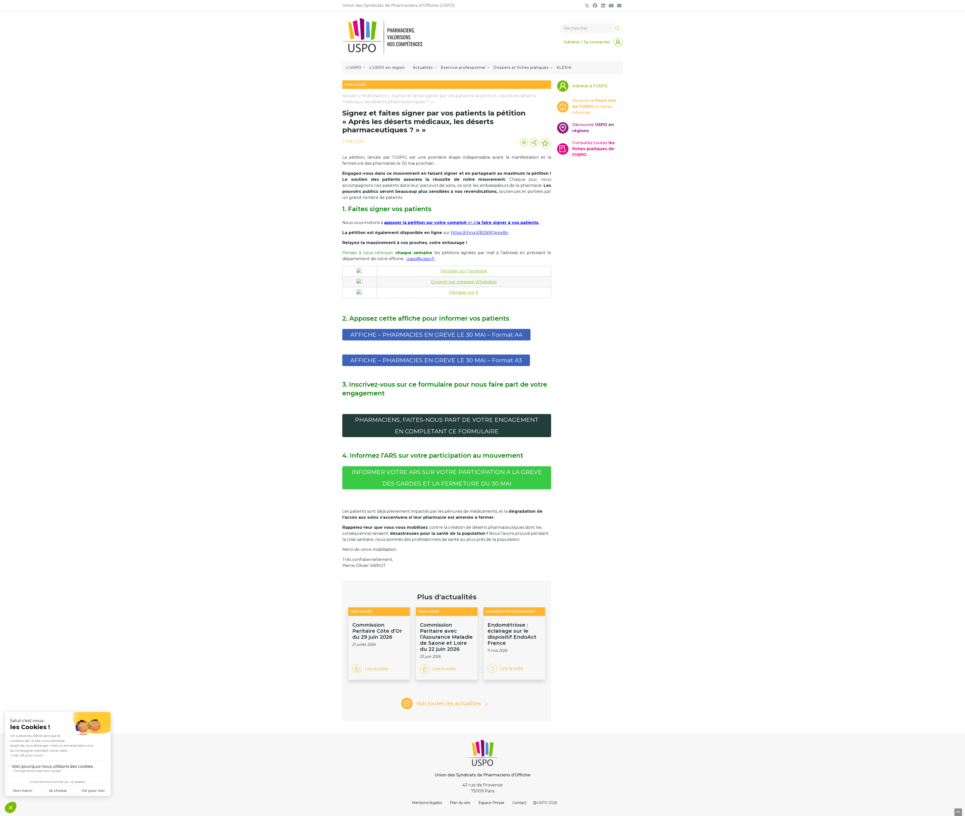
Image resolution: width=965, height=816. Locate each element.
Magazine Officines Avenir (510, 611)
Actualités (423, 67)
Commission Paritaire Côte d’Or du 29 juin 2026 (377, 631)
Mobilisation (374, 95)
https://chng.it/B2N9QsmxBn (479, 232)
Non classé (361, 611)
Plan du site (460, 802)
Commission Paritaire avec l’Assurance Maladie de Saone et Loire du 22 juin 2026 (446, 637)
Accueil (349, 95)
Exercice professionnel (463, 67)
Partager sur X (463, 292)
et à (461, 222)
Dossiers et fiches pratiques (521, 67)
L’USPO (353, 67)
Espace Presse (491, 802)
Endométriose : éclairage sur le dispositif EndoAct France (512, 634)
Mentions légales (427, 802)
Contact (519, 802)
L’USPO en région (387, 67)
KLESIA (564, 67)
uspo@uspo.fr (420, 258)
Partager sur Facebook (464, 271)
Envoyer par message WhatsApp (464, 281)
